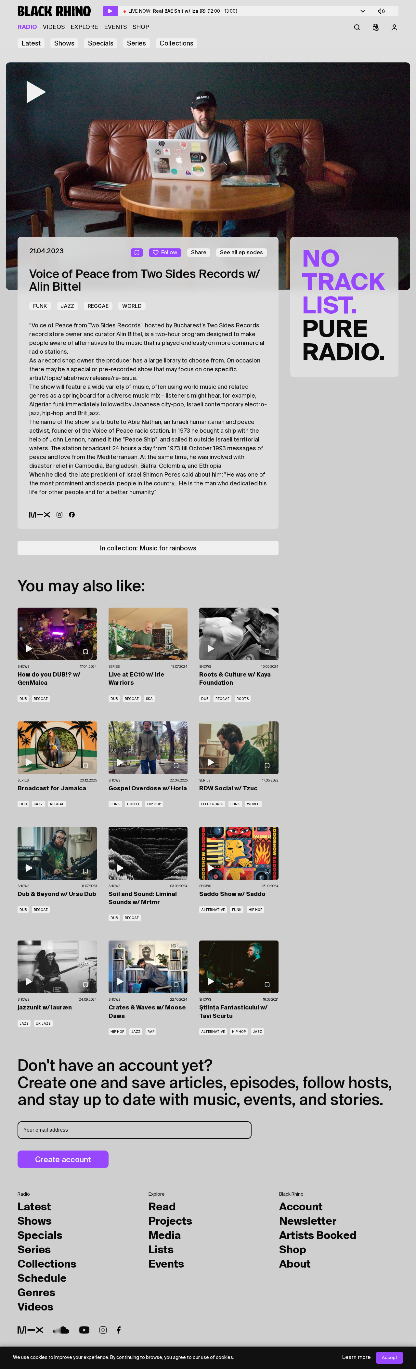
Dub (23, 699)
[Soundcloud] (61, 1330)
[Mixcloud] (39, 515)
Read (162, 1207)
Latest (31, 43)
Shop (141, 27)
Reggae (98, 306)
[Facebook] (72, 515)
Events (115, 27)
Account (301, 1207)
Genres (36, 1293)
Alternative (213, 910)
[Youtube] (84, 1330)
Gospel (133, 804)
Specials (100, 43)
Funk (40, 306)
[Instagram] (59, 515)
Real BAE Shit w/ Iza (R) (195, 11)
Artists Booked (318, 1236)
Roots (243, 699)
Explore (84, 27)
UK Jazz (43, 1023)
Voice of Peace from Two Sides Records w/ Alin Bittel (144, 281)
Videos (54, 27)
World (132, 306)
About (295, 1264)
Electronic (212, 804)
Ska (149, 699)
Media (165, 1236)
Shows (64, 43)
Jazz (67, 306)
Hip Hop (154, 804)
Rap (151, 1031)
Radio (27, 27)
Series (136, 43)
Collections (176, 43)
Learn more (356, 1357)
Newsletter (307, 1222)
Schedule (42, 1279)
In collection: (148, 548)
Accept (389, 1358)
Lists (161, 1250)
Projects (170, 1222)
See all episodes (241, 252)
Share (198, 252)
